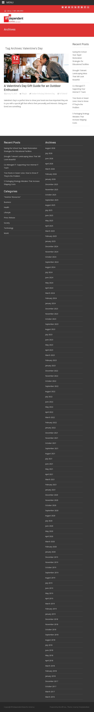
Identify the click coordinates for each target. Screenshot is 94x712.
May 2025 (49, 220)
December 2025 (51, 184)
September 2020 (51, 510)
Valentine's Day (50, 94)
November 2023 (51, 314)
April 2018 (49, 660)
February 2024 (51, 298)
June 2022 (49, 402)
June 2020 (49, 526)
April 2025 (49, 226)
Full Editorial (63, 94)
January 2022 (50, 427)
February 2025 (51, 236)
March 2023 (50, 355)
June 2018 (49, 650)
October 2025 (50, 194)
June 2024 (49, 277)
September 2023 (51, 324)
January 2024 (50, 303)
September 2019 (51, 572)
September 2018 (51, 634)
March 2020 (50, 541)
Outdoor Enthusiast (37, 94)
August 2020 (50, 515)
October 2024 (50, 257)
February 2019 (51, 609)
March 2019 (50, 603)
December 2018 (51, 619)
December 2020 (51, 495)
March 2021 (50, 479)
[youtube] (69, 8)
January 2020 (50, 552)
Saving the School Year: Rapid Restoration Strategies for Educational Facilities (80, 58)
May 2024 (49, 283)
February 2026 (51, 174)
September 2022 (51, 386)
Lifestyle (24, 94)
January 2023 (50, 365)
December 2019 (51, 557)
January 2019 (50, 614)
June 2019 (49, 588)
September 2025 (51, 200)
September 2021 (51, 448)
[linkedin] (88, 8)
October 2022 (50, 381)
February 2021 (51, 484)
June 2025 (49, 215)
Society (7, 223)
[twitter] (66, 8)
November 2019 (51, 562)
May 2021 (49, 469)
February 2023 (51, 360)
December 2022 (51, 371)
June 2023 (49, 340)
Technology (8, 228)
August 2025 (50, 205)
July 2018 (48, 645)
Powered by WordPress (58, 707)
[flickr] (72, 8)
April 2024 (49, 288)
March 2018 (50, 666)
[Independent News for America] (11, 18)
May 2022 (49, 407)
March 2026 (50, 169)
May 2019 (49, 593)
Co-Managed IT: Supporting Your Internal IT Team (79, 89)
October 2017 (50, 686)
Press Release (9, 217)
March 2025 (50, 231)
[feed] (75, 8)
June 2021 (49, 464)
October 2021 (50, 443)
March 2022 (50, 417)
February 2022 (51, 422)
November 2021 (51, 438)
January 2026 (50, 179)
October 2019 (50, 567)
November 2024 (51, 252)
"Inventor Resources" (12, 197)
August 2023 (50, 329)
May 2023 (49, 345)
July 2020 (48, 521)
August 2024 (50, 267)
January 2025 (50, 241)
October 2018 (50, 629)
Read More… (9, 111)
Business (7, 202)
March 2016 (50, 697)
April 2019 (49, 598)
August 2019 (50, 578)
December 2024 (51, 246)
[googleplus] (82, 8)
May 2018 (49, 655)
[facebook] (62, 8)
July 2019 (48, 583)
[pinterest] (85, 8)
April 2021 (49, 474)
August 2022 (50, 391)
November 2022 (51, 376)
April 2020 (49, 536)
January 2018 (50, 676)
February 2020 (51, 547)
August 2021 (50, 453)
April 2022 (49, 412)
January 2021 (50, 490)
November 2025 (51, 189)
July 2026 (48, 153)
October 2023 (50, 319)
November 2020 (51, 500)
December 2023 (51, 308)
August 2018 (50, 640)
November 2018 (51, 624)
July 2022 (48, 396)
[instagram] (78, 8)
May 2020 (49, 531)
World (6, 233)
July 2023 (48, 334)
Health (6, 207)
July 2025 (48, 210)
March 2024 (50, 293)
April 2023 (49, 350)
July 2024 (48, 272)
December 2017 (51, 681)
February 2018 (51, 671)
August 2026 (50, 148)
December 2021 (51, 433)
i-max (74, 707)
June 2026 (49, 158)
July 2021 (48, 459)
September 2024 (51, 262)
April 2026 (49, 163)
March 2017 (50, 691)
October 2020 (50, 505)
